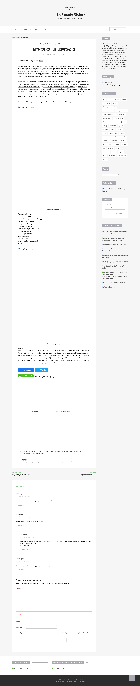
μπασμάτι (48, 462)
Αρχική (14, 29)
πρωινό (117, 144)
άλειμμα (115, 122)
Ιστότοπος (19, 627)
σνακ (117, 148)
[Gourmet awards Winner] (21, 668)
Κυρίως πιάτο (63, 44)
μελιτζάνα (114, 137)
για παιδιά (113, 126)
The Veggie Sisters (70, 14)
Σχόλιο (18, 588)
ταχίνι (104, 155)
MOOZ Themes (66, 681)
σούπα (114, 152)
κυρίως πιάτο (32, 462)
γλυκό (121, 126)
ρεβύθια (124, 144)
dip (104, 99)
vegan (115, 103)
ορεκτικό (123, 140)
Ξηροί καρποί (120, 114)
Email (18, 621)
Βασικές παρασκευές (109, 107)
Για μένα (23, 29)
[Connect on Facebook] (106, 189)
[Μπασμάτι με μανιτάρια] (20, 37)
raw (109, 99)
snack (124, 99)
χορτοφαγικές (122, 155)
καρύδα (119, 129)
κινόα (104, 133)
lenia (40, 55)
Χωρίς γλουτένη (118, 118)
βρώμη (105, 126)
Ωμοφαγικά (106, 122)
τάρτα (120, 152)
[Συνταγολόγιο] (107, 82)
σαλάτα (110, 148)
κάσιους (24, 462)
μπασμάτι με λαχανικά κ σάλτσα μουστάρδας (59, 87)
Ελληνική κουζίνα (108, 111)
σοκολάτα (106, 152)
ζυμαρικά (105, 129)
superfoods (106, 103)
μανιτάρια (41, 462)
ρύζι (75, 462)
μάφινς (122, 133)
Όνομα (18, 615)
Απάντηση (22, 505)
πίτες (110, 144)
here (41, 61)
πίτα (104, 144)
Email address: (109, 205)
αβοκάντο (123, 122)
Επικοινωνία (46, 29)
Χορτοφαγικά (107, 118)
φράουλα (112, 155)
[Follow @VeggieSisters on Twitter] (114, 189)
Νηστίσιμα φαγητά (66, 462)
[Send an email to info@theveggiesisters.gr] (104, 191)
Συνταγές (34, 29)
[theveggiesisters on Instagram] (123, 189)
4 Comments (65, 55)
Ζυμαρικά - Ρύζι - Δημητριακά (49, 44)
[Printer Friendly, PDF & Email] (26, 375)
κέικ (112, 129)
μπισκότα (123, 137)
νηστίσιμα (56, 462)
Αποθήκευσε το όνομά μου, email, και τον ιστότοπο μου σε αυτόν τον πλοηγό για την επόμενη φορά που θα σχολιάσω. (55, 633)
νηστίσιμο (114, 140)
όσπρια (105, 159)
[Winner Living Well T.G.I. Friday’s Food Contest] (59, 668)
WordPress (82, 681)
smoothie (116, 99)
